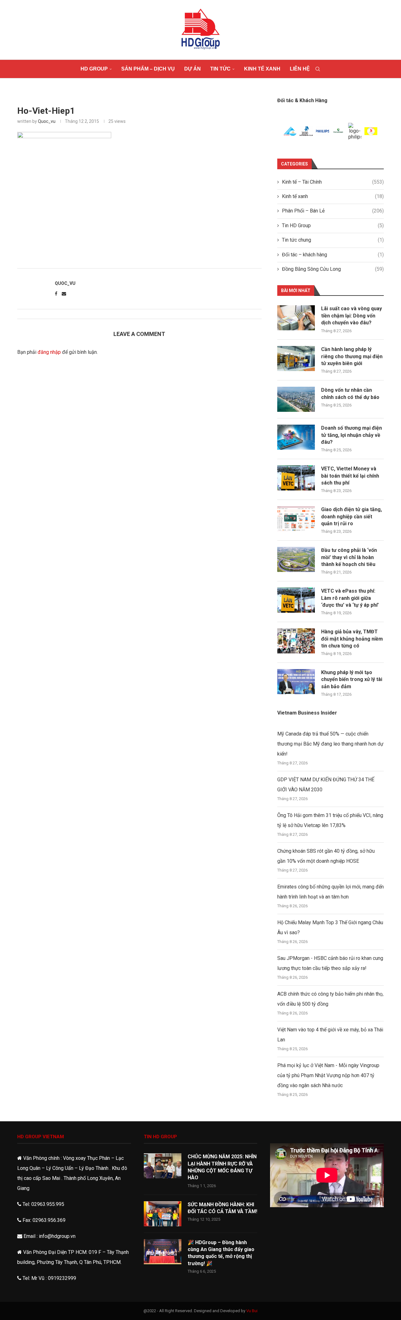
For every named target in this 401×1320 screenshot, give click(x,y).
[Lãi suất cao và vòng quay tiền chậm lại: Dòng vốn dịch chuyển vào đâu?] (296, 317)
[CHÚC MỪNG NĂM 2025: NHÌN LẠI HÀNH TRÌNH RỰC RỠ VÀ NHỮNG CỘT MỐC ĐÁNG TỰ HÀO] (162, 1165)
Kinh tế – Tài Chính (333, 182)
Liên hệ (300, 68)
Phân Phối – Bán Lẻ (333, 211)
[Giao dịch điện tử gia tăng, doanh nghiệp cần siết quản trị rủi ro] (296, 518)
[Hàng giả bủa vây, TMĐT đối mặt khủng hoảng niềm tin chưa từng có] (296, 640)
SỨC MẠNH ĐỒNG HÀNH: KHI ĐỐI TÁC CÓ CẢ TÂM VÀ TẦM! (222, 1208)
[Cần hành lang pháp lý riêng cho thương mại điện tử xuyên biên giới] (296, 358)
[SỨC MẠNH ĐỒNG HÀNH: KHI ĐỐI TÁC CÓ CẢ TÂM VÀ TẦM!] (162, 1213)
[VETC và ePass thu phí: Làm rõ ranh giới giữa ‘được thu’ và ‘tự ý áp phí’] (296, 600)
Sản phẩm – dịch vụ (148, 68)
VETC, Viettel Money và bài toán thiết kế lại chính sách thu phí (350, 476)
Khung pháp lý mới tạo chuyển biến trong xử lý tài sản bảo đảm (351, 679)
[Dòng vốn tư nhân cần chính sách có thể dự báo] (296, 399)
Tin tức (220, 68)
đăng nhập (49, 352)
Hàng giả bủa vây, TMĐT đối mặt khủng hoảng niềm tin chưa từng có (352, 639)
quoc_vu (46, 121)
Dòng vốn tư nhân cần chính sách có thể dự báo (350, 393)
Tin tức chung (333, 240)
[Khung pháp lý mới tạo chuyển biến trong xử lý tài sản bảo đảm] (296, 681)
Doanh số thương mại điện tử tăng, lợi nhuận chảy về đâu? (351, 435)
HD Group (94, 68)
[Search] (318, 69)
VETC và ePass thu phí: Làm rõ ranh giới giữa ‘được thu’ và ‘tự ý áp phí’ (350, 598)
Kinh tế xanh (262, 68)
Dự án (192, 68)
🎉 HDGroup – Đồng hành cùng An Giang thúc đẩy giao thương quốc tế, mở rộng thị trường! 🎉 (221, 1252)
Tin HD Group (333, 225)
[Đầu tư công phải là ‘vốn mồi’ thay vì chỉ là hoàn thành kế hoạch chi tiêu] (296, 559)
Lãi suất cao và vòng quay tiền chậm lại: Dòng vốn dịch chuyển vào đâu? (351, 316)
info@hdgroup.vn (57, 1236)
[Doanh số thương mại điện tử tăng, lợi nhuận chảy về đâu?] (296, 437)
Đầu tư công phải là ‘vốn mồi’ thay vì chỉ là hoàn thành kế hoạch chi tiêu (349, 557)
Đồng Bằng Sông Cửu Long (333, 269)
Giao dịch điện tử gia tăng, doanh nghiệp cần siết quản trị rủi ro (351, 516)
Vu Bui (252, 1310)
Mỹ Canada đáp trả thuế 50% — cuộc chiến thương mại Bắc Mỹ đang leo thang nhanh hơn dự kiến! (330, 744)
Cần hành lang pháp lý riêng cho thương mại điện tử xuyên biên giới (352, 356)
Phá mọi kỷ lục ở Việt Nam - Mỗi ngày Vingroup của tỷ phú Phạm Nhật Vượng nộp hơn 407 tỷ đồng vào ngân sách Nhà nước (328, 1075)
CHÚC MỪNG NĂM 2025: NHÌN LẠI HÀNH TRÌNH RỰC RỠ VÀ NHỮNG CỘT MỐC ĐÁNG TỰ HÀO (222, 1167)
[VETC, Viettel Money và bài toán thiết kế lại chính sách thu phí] (296, 477)
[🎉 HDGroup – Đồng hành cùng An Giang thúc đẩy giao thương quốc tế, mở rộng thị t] (162, 1251)
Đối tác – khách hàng (333, 255)
